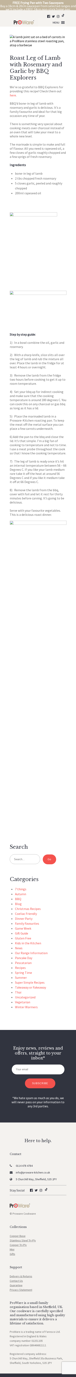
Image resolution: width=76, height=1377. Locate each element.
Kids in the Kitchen (28, 943)
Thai (18, 992)
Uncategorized (25, 997)
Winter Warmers (26, 1007)
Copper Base (18, 1236)
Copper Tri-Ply (18, 1245)
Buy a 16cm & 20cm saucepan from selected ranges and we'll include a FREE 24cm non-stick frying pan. (38, 6)
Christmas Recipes (28, 909)
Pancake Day (23, 958)
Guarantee (16, 1285)
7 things (20, 889)
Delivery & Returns (21, 1276)
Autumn (20, 894)
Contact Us (16, 1281)
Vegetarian (22, 1002)
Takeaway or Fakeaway (30, 987)
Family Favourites (27, 923)
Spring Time (23, 973)
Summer (21, 977)
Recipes (20, 968)
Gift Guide (21, 933)
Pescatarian (23, 963)
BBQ (18, 899)
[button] (56, 22)
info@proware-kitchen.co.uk (33, 1172)
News (18, 948)
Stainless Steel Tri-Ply (23, 1240)
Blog (18, 904)
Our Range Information (31, 953)
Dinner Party (23, 918)
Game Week (23, 928)
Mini (12, 1249)
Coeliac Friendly (26, 914)
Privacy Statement (21, 1290)
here (13, 95)
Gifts (12, 1254)
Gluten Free (23, 938)
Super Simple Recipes (30, 982)
